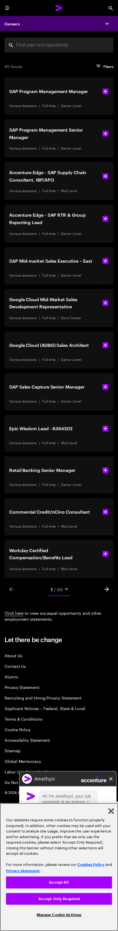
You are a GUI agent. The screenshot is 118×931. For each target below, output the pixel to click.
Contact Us (15, 666)
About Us (13, 655)
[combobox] (59, 45)
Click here (14, 613)
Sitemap (13, 750)
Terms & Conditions (23, 719)
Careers (12, 23)
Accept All (59, 882)
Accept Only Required (59, 899)
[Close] (111, 811)
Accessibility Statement (27, 740)
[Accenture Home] (59, 8)
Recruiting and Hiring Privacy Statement (43, 698)
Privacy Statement (22, 687)
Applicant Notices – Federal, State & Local (45, 708)
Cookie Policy (18, 729)
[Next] (106, 589)
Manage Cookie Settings (59, 915)
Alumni (11, 676)
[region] (59, 867)
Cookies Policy (91, 864)
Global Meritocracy (23, 761)
